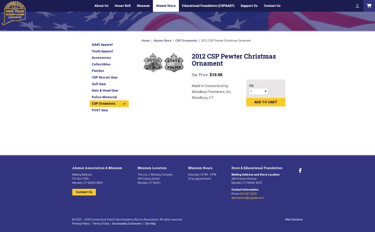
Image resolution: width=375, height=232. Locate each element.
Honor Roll (123, 6)
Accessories (101, 58)
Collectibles (101, 64)
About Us (101, 6)
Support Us (249, 6)
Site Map (150, 223)
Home (146, 40)
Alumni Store (166, 6)
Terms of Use (100, 223)
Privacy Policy (80, 223)
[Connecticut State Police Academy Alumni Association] (14, 13)
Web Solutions (294, 219)
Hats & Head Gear (105, 90)
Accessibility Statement (127, 223)
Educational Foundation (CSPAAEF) (208, 6)
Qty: (251, 85)
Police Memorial (104, 97)
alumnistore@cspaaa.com (247, 197)
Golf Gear (99, 84)
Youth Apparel (102, 51)
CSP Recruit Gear (105, 77)
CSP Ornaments (186, 40)
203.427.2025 (248, 193)
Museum (143, 6)
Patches (98, 71)
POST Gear (100, 110)
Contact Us (272, 6)
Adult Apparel (102, 44)
